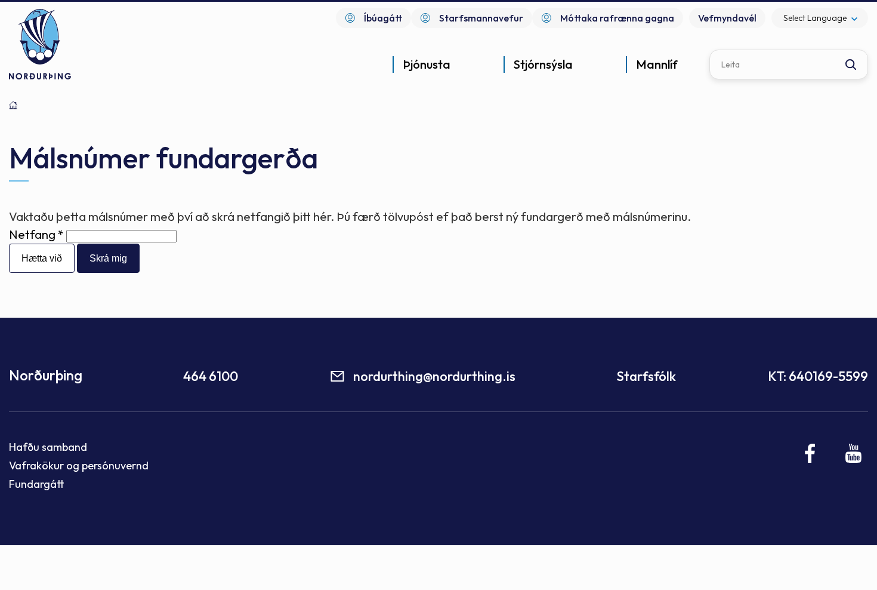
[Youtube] (853, 453)
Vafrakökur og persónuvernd (79, 465)
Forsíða (13, 105)
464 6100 (210, 376)
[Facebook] (810, 453)
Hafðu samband (48, 447)
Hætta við (41, 258)
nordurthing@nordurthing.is (434, 376)
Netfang (32, 234)
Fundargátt (36, 484)
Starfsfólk (646, 376)
